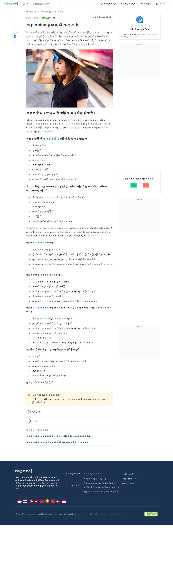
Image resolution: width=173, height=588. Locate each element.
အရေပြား (35, 221)
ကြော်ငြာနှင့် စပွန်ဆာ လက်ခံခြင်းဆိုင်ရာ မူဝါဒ (100, 492)
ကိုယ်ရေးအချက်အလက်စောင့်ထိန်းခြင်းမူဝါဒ (99, 483)
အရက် (35, 375)
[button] (40, 18)
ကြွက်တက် (39, 243)
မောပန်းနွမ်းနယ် (52, 138)
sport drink (37, 259)
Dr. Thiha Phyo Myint (128, 34)
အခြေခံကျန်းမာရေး (31, 12)
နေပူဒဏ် (30, 40)
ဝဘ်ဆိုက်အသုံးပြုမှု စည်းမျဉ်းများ (95, 479)
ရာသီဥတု (44, 32)
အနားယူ (35, 356)
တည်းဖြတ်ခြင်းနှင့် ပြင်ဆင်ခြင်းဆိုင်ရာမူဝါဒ (101, 487)
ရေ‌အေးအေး (54, 342)
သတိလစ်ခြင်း (42, 308)
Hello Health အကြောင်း (130, 479)
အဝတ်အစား (45, 318)
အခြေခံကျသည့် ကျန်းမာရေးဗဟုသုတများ (52, 12)
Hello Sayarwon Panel (139, 29)
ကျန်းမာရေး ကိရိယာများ (73, 485)
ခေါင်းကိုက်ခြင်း (39, 160)
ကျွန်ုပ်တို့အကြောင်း (128, 483)
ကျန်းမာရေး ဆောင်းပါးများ (73, 474)
